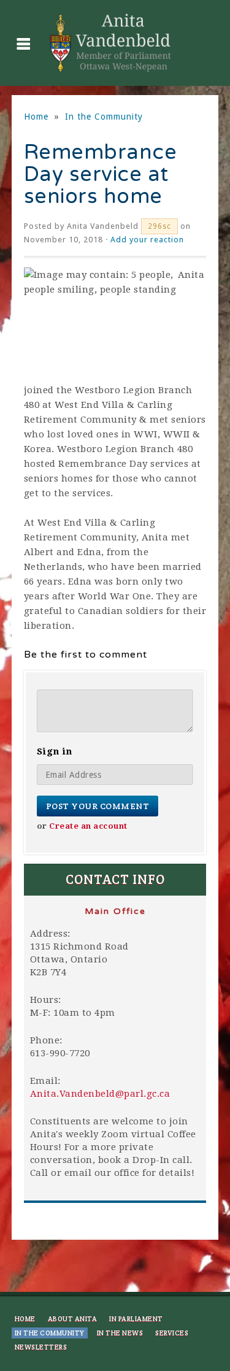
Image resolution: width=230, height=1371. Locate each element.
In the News (120, 1333)
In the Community (104, 116)
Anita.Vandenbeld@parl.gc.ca (100, 1093)
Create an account (88, 826)
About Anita (73, 1319)
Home (36, 116)
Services (171, 1333)
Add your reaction (147, 239)
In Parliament (136, 1319)
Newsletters (41, 1347)
